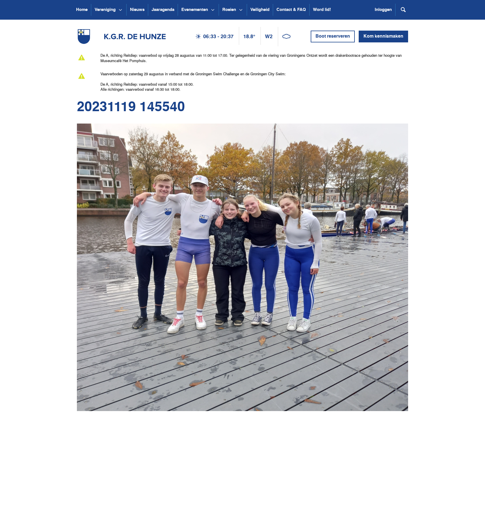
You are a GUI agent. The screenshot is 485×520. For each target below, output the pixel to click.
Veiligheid (259, 10)
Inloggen (383, 10)
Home (82, 10)
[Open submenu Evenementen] (213, 10)
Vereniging (105, 10)
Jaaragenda (163, 10)
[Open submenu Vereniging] (120, 10)
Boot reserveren (332, 36)
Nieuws (137, 10)
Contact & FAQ (291, 10)
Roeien (229, 10)
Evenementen (194, 10)
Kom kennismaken (383, 36)
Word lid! (322, 10)
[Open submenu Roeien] (241, 10)
